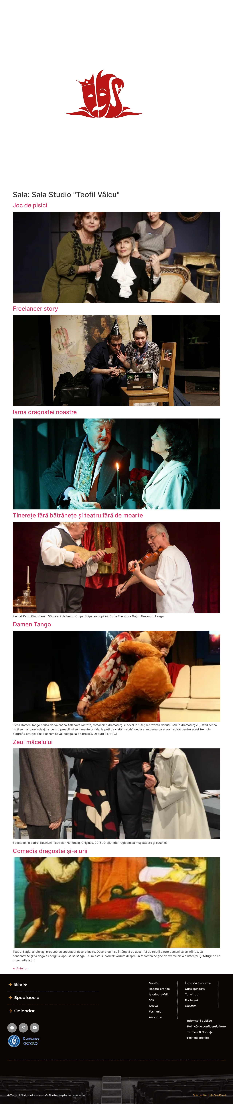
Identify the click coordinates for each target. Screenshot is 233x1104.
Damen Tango (32, 624)
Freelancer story (35, 308)
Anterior (20, 968)
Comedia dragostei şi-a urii (50, 850)
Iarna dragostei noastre (45, 412)
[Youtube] (34, 1028)
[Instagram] (23, 1028)
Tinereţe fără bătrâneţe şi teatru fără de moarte (78, 515)
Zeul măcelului (33, 742)
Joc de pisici (30, 205)
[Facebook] (12, 1028)
